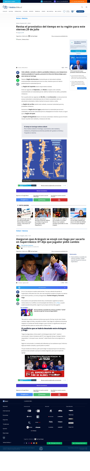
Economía (25, 11)
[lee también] (27, 312)
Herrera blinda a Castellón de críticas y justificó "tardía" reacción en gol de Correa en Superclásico (50, 310)
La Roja (58, 303)
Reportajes (6, 433)
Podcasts (5, 11)
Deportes (31, 11)
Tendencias (37, 11)
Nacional (11, 11)
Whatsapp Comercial (55, 443)
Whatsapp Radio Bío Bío (80, 443)
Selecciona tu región (10, 1)
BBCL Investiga (50, 11)
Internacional (18, 11)
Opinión (43, 11)
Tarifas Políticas (6, 442)
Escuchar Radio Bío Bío (79, 1)
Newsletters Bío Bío (47, 1)
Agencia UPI (21, 33)
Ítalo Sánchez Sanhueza (27, 245)
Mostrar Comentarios (42, 190)
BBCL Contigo (58, 11)
